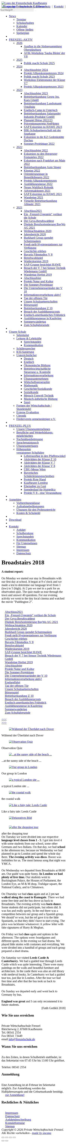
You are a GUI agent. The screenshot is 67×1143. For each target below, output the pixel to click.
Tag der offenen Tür (35, 298)
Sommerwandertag (35, 321)
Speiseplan (22, 33)
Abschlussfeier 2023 (36, 93)
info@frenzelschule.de (22, 1039)
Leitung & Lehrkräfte (29, 338)
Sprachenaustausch (27, 442)
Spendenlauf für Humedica (39, 489)
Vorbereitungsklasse (28, 503)
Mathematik (31, 385)
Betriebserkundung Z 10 (38, 308)
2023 (19, 90)
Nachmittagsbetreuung (29, 439)
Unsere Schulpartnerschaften (41, 301)
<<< (4, 719)
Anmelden (15, 499)
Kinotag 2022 (32, 170)
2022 (19, 147)
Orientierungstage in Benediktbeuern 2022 (36, 175)
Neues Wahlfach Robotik (38, 187)
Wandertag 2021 (33, 197)
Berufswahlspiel (33, 257)
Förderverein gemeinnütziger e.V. (36, 419)
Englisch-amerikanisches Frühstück (44, 315)
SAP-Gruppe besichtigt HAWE (42, 264)
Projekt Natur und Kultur (38, 281)
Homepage (9, 6)
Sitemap (21, 546)
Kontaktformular (15, 1123)
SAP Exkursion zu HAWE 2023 (43, 127)
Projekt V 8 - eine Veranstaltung (42, 492)
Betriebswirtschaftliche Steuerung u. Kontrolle (37, 370)
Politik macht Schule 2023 (39, 76)
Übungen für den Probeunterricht (35, 509)
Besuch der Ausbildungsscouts (42, 311)
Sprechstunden (32, 341)
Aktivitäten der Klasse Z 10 (40, 459)
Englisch (29, 362)
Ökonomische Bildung (37, 365)
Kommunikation (33, 345)
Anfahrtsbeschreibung (18, 1119)
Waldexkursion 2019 (36, 261)
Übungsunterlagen (27, 445)
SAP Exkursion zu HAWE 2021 (43, 194)
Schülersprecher (25, 348)
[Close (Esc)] (2, 1137)
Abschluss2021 (33, 210)
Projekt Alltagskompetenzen (40, 180)
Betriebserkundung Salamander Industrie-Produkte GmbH (42, 115)
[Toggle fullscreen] (10, 1137)
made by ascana (41, 1133)
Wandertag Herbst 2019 (38, 274)
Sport (27, 402)
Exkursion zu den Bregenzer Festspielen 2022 (40, 155)
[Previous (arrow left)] (2, 1140)
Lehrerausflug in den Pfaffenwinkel (45, 456)
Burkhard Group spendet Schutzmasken (38, 239)
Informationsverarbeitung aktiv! (42, 294)
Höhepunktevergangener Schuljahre (30, 451)
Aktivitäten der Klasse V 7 (39, 462)
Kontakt (58, 6)
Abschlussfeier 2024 (36, 69)
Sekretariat (22, 335)
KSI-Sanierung (25, 351)
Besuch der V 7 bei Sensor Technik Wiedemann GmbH (45, 269)
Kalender (21, 26)
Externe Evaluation (27, 412)
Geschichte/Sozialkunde (38, 388)
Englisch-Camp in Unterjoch (41, 110)
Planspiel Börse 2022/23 (38, 120)
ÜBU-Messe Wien (35, 469)
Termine (21, 19)
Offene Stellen (24, 29)
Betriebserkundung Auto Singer (42, 167)
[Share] (6, 1137)
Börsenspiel (31, 304)
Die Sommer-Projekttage (38, 284)
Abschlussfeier (32, 278)
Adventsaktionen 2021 (37, 190)
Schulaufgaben (25, 22)
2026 (19, 43)
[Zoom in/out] (14, 1137)
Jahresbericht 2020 (35, 234)
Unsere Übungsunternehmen (33, 429)
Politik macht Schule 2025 (39, 63)
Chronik (21, 415)
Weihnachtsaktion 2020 (37, 231)
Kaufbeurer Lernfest (36, 482)
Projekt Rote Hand (35, 479)
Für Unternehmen (26, 543)
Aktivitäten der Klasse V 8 (39, 466)
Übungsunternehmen (36, 378)
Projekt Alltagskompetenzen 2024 (43, 73)
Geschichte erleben (35, 251)
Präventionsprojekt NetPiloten (41, 123)
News (12, 16)
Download (15, 519)
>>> (4, 722)
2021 (19, 207)
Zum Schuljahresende (36, 325)
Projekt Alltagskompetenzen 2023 (43, 86)
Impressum (26, 6)
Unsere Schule (17, 331)
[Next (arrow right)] (6, 1140)
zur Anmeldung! (14, 1095)
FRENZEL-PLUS (20, 425)
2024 (19, 66)
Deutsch (29, 358)
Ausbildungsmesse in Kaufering (42, 318)
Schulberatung (24, 533)
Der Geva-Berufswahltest (39, 221)
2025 (19, 59)
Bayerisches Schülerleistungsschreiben (39, 474)
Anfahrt (20, 529)
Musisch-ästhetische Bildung (41, 398)
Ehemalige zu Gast (35, 486)
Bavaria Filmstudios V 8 (38, 254)
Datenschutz (43, 6)
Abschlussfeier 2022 (36, 150)
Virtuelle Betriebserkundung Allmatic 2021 (40, 202)
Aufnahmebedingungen (30, 506)
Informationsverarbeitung (38, 375)
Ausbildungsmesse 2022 (38, 184)
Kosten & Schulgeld (28, 513)
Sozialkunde (31, 392)
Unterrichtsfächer (26, 355)
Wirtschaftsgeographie (37, 382)
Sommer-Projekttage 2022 (39, 143)
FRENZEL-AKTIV (21, 39)
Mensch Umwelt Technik (39, 395)
